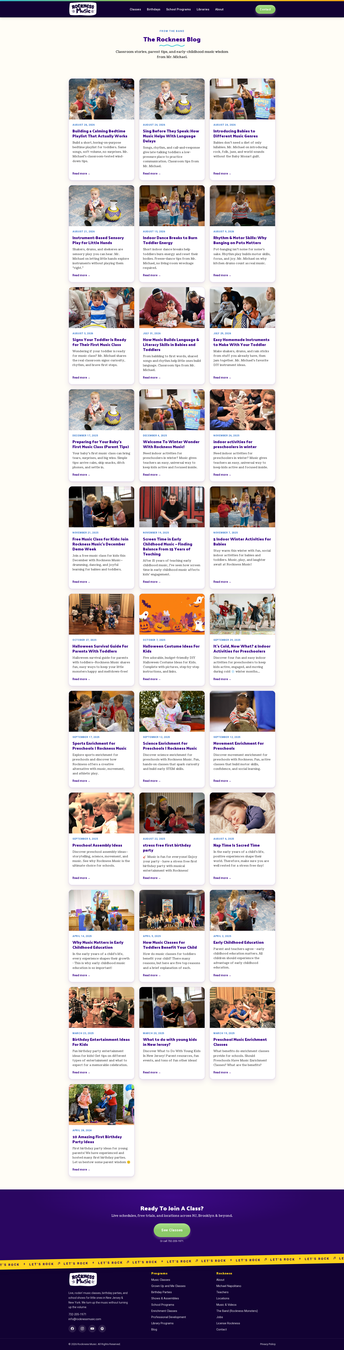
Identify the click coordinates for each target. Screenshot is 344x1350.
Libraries (203, 9)
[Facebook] (72, 1328)
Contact (265, 9)
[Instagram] (82, 1328)
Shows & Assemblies (165, 1298)
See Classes (172, 1230)
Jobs (219, 1317)
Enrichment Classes (164, 1311)
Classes (135, 9)
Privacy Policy (268, 1344)
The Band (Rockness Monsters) (237, 1311)
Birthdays (153, 9)
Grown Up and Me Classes (168, 1286)
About (219, 9)
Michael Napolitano (228, 1286)
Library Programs (162, 1323)
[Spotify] (102, 1328)
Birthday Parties (161, 1292)
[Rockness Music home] (83, 9)
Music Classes (160, 1280)
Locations (222, 1298)
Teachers (222, 1292)
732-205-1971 (77, 1314)
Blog (154, 1329)
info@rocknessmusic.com (84, 1319)
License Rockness (228, 1323)
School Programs (178, 9)
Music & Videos (226, 1305)
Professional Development (168, 1317)
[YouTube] (92, 1328)
